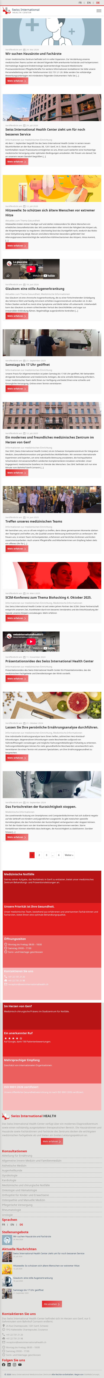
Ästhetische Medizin (14, 1165)
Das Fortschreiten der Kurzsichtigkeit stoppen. (40, 807)
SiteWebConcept (91, 1374)
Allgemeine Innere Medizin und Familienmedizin (31, 1160)
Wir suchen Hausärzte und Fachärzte (33, 54)
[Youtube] (20, 1364)
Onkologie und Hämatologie (19, 1190)
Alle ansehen (50, 1304)
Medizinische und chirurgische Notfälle (26, 1185)
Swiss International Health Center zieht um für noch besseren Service (48, 1253)
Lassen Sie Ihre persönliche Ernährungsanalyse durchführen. (51, 727)
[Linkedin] (9, 1364)
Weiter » (69, 855)
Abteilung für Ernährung (17, 1155)
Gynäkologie (9, 1175)
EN (89, 2)
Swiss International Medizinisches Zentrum (32, 1374)
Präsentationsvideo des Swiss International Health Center (49, 661)
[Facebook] (3, 1364)
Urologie (7, 1215)
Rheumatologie (11, 1210)
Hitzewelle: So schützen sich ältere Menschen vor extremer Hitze (46, 1265)
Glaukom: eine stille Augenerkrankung (34, 289)
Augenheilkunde (12, 1170)
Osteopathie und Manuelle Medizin (23, 1200)
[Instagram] (14, 1364)
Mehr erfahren (15, 80)
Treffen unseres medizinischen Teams (33, 521)
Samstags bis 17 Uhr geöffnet (27, 365)
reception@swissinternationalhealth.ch (28, 984)
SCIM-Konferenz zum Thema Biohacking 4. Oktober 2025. (48, 597)
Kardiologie (9, 1180)
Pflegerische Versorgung (17, 1205)
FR (80, 2)
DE (98, 2)
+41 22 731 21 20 (16, 976)
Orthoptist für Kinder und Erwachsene (25, 1195)
